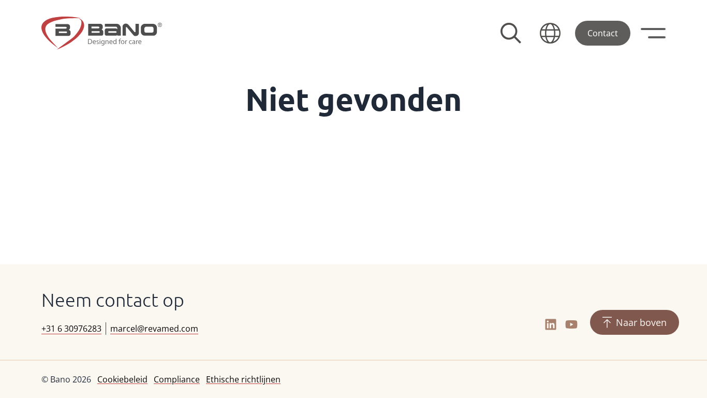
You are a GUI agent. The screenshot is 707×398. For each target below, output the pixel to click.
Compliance (177, 379)
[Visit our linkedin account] (550, 324)
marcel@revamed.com (154, 328)
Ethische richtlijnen (243, 379)
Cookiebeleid (122, 379)
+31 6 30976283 (71, 328)
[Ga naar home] (101, 33)
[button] (550, 33)
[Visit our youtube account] (571, 324)
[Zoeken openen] (510, 33)
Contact (602, 33)
